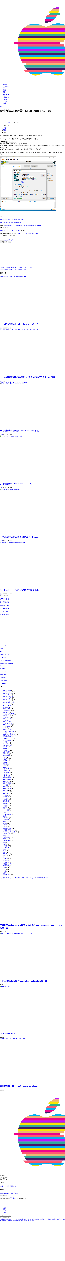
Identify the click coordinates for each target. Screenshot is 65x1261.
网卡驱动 (6, 803)
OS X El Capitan (8, 705)
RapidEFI (6, 796)
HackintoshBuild (4, 645)
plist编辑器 (6, 755)
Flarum (5, 857)
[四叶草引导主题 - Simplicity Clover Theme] (12, 1038)
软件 (9, 122)
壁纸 (4, 873)
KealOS (5, 707)
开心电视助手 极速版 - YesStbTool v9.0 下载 (19, 430)
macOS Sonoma (7, 693)
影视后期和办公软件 (9, 832)
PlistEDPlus (3, 657)
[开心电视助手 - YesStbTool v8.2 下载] (11, 436)
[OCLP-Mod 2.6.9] (5, 986)
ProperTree (3, 666)
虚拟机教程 (6, 837)
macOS (5, 84)
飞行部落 (9, 1193)
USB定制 (6, 754)
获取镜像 (6, 819)
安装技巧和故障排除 (9, 735)
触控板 (5, 807)
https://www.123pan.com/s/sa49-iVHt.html (11, 219)
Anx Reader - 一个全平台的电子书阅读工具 (19, 590)
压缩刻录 (6, 810)
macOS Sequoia (7, 691)
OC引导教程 (7, 788)
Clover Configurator (5, 660)
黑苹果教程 (3, 1193)
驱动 (4, 96)
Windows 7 (6, 720)
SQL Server (6, 726)
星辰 (4, 867)
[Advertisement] (32, 255)
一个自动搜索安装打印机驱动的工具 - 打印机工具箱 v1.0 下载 (27, 377)
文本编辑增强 (7, 814)
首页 (4, 127)
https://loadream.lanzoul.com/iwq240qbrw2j (12, 222)
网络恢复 (6, 712)
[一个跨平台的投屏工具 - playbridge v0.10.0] (13, 276)
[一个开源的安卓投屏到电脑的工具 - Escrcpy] (13, 489)
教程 (4, 89)
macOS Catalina (7, 699)
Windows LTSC (7, 719)
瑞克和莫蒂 (6, 874)
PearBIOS (3, 669)
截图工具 (6, 821)
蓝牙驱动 (6, 805)
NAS (4, 851)
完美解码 (6, 862)
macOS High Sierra (8, 702)
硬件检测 (6, 764)
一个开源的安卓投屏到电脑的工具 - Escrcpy (19, 537)
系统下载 (13, 1186)
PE (4, 87)
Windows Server (7, 723)
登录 (1, 106)
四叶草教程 (6, 772)
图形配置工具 (7, 777)
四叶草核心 (6, 776)
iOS (4, 852)
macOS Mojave (7, 701)
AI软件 (5, 101)
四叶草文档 (6, 774)
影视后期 (6, 860)
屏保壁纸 (6, 818)
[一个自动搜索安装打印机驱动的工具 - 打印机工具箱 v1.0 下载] (19, 330)
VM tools (5, 839)
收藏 (2, 242)
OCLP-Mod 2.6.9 (7, 1033)
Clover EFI (3, 677)
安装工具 (8, 1186)
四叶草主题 (6, 770)
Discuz (5, 855)
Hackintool (3, 643)
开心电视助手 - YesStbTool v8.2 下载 (16, 484)
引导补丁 (6, 750)
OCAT (5, 795)
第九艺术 (6, 865)
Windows (5, 86)
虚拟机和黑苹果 (4, 614)
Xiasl (1, 651)
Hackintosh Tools (4, 654)
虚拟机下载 (6, 833)
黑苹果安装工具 (4, 608)
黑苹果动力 (13, 1198)
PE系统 (5, 760)
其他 (4, 842)
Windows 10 (6, 717)
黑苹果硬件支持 (4, 605)
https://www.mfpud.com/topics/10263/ (28, 233)
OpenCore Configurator (6, 663)
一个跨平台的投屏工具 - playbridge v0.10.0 (19, 324)
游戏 (4, 816)
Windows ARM (7, 725)
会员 (4, 1211)
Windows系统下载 (8, 714)
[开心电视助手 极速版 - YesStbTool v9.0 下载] (13, 383)
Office (5, 728)
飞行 (4, 869)
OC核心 (5, 785)
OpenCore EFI (4, 680)
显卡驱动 (6, 800)
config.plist (6, 767)
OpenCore (6, 94)
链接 (9, 242)
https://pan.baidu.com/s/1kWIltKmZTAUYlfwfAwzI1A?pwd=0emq (22, 225)
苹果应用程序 (4, 611)
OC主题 (5, 790)
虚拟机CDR (6, 710)
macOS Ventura (7, 695)
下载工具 (6, 812)
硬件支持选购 (7, 740)
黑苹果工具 (6, 752)
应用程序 (6, 97)
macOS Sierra (7, 704)
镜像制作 (6, 742)
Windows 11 (6, 715)
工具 (4, 91)
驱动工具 (6, 809)
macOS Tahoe (7, 690)
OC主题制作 (7, 779)
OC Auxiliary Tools (5, 671)
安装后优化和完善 (8, 731)
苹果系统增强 (7, 828)
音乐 (4, 871)
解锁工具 (6, 835)
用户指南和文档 (8, 738)
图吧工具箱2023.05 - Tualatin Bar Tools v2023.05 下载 (23, 981)
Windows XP (6, 722)
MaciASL (2, 648)
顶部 (4, 1212)
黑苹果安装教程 (4, 602)
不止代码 (6, 847)
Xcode (5, 823)
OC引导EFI (6, 781)
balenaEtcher (3, 674)
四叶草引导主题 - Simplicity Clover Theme (19, 1086)
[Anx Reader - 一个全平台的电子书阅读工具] (13, 542)
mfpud (8, 240)
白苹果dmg (6, 708)
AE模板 (5, 858)
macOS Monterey (8, 696)
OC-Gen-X (3, 683)
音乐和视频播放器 (8, 830)
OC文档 (5, 786)
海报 (6, 242)
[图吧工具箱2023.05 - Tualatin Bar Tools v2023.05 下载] (16, 933)
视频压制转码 (7, 864)
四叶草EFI (6, 769)
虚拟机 (5, 99)
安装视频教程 (7, 736)
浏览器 (5, 826)
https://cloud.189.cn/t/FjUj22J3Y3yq (10, 230)
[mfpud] (4, 122)
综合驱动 (6, 801)
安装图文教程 (7, 733)
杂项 (4, 103)
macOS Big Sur (7, 698)
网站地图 (15, 1193)
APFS (5, 765)
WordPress (6, 854)
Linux (5, 849)
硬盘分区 (6, 759)
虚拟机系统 (6, 840)
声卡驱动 (6, 798)
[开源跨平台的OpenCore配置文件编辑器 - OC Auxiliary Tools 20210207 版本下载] (24, 878)
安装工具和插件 (8, 729)
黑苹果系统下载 (4, 599)
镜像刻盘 (6, 748)
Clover (5, 93)
